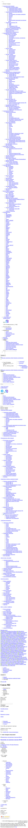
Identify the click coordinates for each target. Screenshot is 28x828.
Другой (7, 304)
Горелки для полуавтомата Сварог (13, 484)
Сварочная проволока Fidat (12, 548)
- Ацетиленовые (12, 35)
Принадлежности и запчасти (12, 69)
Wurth (7, 299)
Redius (7, 452)
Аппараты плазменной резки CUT (13, 28)
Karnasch (8, 253)
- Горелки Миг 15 (12, 74)
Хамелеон (8, 585)
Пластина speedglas (10, 602)
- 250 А (10, 19)
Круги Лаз (8, 610)
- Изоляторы (11, 83)
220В (7, 427)
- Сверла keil (11, 209)
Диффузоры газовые (10, 495)
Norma (7, 270)
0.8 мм (7, 539)
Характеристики (6, 722)
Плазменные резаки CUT (11, 105)
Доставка (12, 744)
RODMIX (8, 277)
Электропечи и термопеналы (12, 32)
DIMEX (7, 228)
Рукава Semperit (9, 468)
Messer (7, 268)
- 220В (9, 23)
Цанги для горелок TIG (11, 511)
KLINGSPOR (9, 258)
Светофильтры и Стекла (11, 186)
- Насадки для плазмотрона (14, 107)
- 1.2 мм (10, 130)
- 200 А (10, 149)
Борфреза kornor (9, 617)
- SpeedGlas (10, 167)
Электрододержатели (10, 147)
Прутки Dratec (9, 553)
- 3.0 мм (10, 114)
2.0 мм (7, 523)
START (7, 285)
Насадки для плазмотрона (11, 515)
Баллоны (8, 70)
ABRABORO (9, 215)
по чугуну (8, 527)
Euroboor (8, 233)
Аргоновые (8, 442)
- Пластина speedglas (12, 187)
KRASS (7, 261)
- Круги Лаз (11, 193)
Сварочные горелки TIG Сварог (13, 498)
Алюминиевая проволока (11, 547)
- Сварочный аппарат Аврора (14, 9)
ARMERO (8, 217)
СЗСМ (7, 315)
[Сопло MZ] (3, 681)
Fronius (7, 240)
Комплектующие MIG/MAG (12, 77)
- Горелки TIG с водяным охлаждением (17, 92)
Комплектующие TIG (10, 99)
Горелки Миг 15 (9, 482)
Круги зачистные (9, 194)
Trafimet (7, 293)
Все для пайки (9, 145)
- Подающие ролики (12, 86)
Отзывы (5, 723)
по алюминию (9, 532)
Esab (7, 584)
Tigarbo (7, 292)
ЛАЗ (7, 307)
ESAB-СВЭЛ (9, 232)
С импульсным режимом (11, 431)
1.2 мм (7, 541)
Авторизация (9, 328)
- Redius (10, 46)
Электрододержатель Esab (11, 566)
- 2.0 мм (10, 113)
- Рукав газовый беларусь (14, 68)
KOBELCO (8, 259)
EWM (7, 235)
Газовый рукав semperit (11, 473)
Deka (7, 226)
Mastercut (8, 267)
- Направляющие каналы (13, 85)
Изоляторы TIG (9, 509)
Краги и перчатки (10, 175)
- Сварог (10, 174)
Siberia (7, 281)
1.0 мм (7, 540)
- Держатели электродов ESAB (15, 148)
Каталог (4, 408)
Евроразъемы (9, 487)
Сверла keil (8, 626)
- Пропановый (11, 41)
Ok (16, 826)
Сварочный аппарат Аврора (12, 414)
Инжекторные (9, 462)
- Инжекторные (11, 56)
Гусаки (7, 488)
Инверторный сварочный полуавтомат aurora (16, 425)
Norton (7, 271)
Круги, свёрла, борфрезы (8, 191)
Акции (7, 331)
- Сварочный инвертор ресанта (15, 10)
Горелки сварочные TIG (11, 89)
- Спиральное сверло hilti (13, 208)
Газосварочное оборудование (9, 33)
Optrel (7, 273)
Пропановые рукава (10, 470)
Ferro (7, 237)
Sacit (7, 279)
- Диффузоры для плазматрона (15, 109)
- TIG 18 (10, 96)
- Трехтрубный (11, 52)
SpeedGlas (8, 282)
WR (6, 298)
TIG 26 (7, 506)
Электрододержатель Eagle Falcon (13, 567)
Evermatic (8, 234)
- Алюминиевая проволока (14, 136)
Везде (7, 341)
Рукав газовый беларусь (11, 474)
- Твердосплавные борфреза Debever (16, 199)
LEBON (7, 262)
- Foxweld (10, 15)
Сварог (7, 314)
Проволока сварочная (10, 122)
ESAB (7, 231)
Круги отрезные (9, 192)
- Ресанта (10, 16)
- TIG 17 (10, 95)
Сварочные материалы (8, 110)
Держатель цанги (9, 508)
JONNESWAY (9, 252)
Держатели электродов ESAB (12, 561)
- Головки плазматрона (13, 108)
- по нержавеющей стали (13, 118)
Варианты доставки (10, 333)
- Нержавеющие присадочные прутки (16, 140)
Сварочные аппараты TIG (11, 22)
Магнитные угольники (11, 158)
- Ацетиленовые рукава (13, 61)
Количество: (3, 699)
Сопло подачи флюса (13, 732)
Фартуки (8, 189)
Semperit (7, 280)
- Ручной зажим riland (13, 162)
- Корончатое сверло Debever (14, 204)
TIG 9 (7, 502)
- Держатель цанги (12, 100)
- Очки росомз (11, 185)
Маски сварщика (9, 166)
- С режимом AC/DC (13, 26)
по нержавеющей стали (11, 528)
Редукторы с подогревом (11, 448)
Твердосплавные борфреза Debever (13, 616)
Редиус (7, 311)
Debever (7, 225)
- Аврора (10, 13)
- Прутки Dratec (11, 142)
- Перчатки (10, 176)
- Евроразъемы (11, 79)
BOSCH (7, 221)
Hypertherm (8, 251)
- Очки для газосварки (13, 182)
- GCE (9, 47)
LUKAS (7, 265)
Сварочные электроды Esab (12, 530)
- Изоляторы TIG (12, 101)
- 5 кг (9, 127)
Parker (7, 274)
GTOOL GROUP (9, 245)
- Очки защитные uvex (13, 184)
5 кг (6, 538)
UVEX (7, 295)
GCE (7, 244)
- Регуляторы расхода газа (14, 44)
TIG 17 (7, 503)
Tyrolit (7, 294)
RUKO (7, 278)
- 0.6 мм (10, 132)
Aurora (7, 219)
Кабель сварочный (10, 160)
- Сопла (10, 82)
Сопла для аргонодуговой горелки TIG (14, 510)
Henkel (7, 246)
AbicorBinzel (8, 214)
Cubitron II (8, 224)
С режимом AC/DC (10, 429)
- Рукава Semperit (12, 62)
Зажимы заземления (10, 155)
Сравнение (5, 338)
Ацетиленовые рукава (11, 467)
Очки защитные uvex (10, 598)
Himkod (7, 248)
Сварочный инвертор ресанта (12, 415)
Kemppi (7, 255)
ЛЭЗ (7, 308)
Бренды (7, 795)
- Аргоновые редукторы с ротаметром (16, 37)
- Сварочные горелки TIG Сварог (15, 90)
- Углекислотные (12, 43)
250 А (7, 424)
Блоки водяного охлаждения (12, 29)
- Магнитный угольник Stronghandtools (17, 159)
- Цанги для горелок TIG (13, 103)
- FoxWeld (10, 126)
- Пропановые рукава (13, 65)
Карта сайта (7, 790)
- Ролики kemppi (12, 88)
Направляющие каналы (11, 493)
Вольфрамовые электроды (11, 143)
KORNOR (8, 260)
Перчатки (8, 591)
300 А (7, 564)
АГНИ (7, 300)
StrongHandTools (9, 286)
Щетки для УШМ (9, 196)
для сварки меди (9, 546)
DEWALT (8, 227)
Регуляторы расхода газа (11, 450)
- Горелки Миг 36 (12, 75)
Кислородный (9, 446)
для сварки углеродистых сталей (13, 529)
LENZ (7, 264)
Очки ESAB (8, 596)
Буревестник (8, 303)
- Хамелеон (10, 171)
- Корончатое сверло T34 (13, 206)
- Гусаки (10, 80)
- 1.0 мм (10, 129)
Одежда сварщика (10, 179)
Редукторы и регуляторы (11, 34)
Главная (5, 677)
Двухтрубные (9, 459)
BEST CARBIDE (9, 220)
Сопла (7, 490)
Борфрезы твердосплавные (12, 198)
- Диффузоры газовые (13, 87)
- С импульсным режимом (14, 27)
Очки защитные (9, 180)
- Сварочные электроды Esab (14, 120)
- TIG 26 (10, 98)
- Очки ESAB (11, 181)
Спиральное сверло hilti (11, 625)
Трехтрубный (9, 458)
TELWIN (8, 290)
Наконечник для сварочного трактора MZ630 (11, 739)
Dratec (7, 229)
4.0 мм (7, 526)
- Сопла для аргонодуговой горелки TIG (17, 102)
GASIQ (7, 242)
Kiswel (7, 257)
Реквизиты (8, 791)
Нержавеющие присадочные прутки (14, 551)
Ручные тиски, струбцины (11, 161)
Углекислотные (9, 449)
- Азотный (10, 39)
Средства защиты (7, 165)
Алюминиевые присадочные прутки (14, 552)
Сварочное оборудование (8, 6)
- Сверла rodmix (11, 205)
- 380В (9, 24)
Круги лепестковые (10, 195)
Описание (5, 721)
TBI (6, 288)
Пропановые (8, 456)
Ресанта (7, 312)
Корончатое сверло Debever (12, 620)
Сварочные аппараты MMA (12, 7)
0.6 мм (7, 542)
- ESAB (10, 125)
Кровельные (8, 465)
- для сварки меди (12, 135)
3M (6, 213)
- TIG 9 (9, 94)
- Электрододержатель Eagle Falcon (16, 154)
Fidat (7, 238)
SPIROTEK (8, 284)
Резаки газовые (9, 48)
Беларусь (8, 301)
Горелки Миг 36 (9, 483)
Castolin (7, 222)
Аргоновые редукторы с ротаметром (14, 443)
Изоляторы (8, 491)
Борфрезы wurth (9, 618)
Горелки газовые (9, 54)
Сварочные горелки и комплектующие (11, 72)
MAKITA (8, 266)
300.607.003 (5, 732)
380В (7, 428)
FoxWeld (8, 239)
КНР (7, 306)
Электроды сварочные (11, 112)
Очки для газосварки (10, 597)
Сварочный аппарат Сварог (12, 413)
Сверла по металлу (10, 207)
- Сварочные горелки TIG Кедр (15, 93)
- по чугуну (10, 116)
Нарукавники (9, 178)
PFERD (7, 275)
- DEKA (10, 123)
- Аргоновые (11, 36)
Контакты (8, 336)
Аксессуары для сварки (8, 146)
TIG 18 (7, 504)
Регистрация (8, 329)
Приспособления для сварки (12, 163)
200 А (7, 562)
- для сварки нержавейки (13, 134)
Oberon (7, 272)
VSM (7, 297)
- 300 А (10, 152)
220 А (7, 422)
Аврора (7, 418)
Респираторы (9, 188)
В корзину (3, 705)
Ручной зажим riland (10, 575)
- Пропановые (11, 50)
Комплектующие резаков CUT (12, 106)
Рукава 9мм (8, 472)
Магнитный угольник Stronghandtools (14, 571)
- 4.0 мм (10, 115)
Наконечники (9, 489)
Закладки (5, 337)
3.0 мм (7, 525)
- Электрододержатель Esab (14, 153)
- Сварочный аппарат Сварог (14, 8)
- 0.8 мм (10, 128)
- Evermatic (10, 173)
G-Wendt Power (9, 241)
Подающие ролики (10, 494)
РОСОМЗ (8, 313)
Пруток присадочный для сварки (13, 139)
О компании (8, 335)
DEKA (7, 534)
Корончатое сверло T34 (11, 623)
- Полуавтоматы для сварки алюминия (16, 14)
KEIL (7, 254)
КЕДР (7, 305)
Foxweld (7, 420)
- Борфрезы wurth (12, 201)
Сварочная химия (10, 156)
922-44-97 (7, 317)
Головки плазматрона (10, 517)
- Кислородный (11, 40)
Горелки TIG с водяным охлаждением (14, 500)
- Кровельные (11, 59)
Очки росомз (8, 599)
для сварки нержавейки (11, 545)
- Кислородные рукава (13, 63)
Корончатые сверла (10, 202)
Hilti (7, 247)
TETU (7, 291)
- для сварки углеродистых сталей (15, 119)
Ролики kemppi (9, 496)
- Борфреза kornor (12, 200)
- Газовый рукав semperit (13, 67)
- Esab (9, 169)
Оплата (8, 744)
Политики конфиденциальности (10, 797)
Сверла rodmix (9, 622)
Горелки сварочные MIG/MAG (12, 73)
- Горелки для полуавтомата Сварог (16, 76)
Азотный (8, 445)
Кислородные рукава (10, 469)
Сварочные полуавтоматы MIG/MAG (14, 12)
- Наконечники (11, 81)
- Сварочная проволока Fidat (14, 138)
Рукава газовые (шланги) (11, 60)
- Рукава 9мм (11, 66)
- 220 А (10, 17)
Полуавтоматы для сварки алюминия (14, 419)
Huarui (7, 249)
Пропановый (9, 447)
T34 (6, 287)
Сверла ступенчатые (10, 211)
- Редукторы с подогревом (14, 42)
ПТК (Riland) (9, 310)
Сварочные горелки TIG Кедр (12, 501)
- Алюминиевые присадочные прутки (16, 141)
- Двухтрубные (11, 53)
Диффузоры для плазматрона (12, 518)
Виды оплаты (9, 332)
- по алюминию (11, 121)
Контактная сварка (10, 30)
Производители (6, 212)
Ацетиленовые (9, 441)
